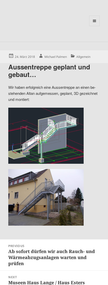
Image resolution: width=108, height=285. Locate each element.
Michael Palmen (55, 57)
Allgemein (83, 57)
